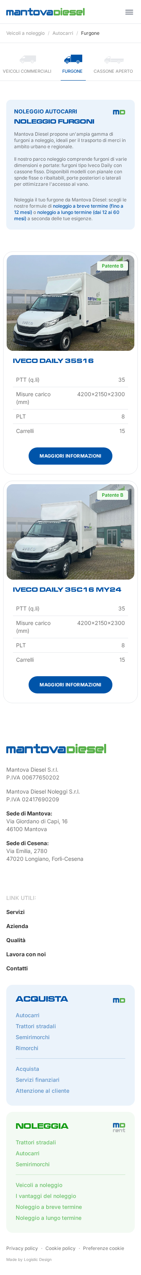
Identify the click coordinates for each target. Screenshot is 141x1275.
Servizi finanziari (38, 1079)
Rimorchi (27, 1048)
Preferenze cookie (103, 1248)
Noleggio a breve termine (49, 1206)
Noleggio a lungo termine (48, 1217)
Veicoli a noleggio (25, 33)
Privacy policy (22, 1248)
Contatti (17, 968)
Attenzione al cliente (42, 1090)
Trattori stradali (36, 1026)
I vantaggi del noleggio (46, 1195)
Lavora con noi (26, 954)
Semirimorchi (33, 1037)
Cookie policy (60, 1248)
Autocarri (62, 33)
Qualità (15, 940)
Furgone (90, 33)
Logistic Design (38, 1259)
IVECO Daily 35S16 (53, 362)
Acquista (27, 1068)
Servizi (15, 912)
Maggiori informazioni (70, 456)
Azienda (17, 926)
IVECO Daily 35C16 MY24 (67, 590)
